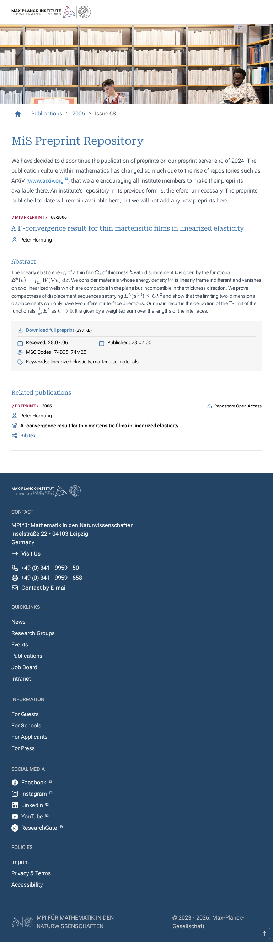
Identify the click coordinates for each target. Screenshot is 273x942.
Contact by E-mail (44, 587)
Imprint (20, 862)
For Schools (26, 725)
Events (19, 644)
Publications (26, 656)
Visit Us (31, 553)
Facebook (34, 782)
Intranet (21, 678)
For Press (23, 748)
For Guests (25, 714)
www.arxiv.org (46, 180)
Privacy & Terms (31, 873)
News (18, 621)
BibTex (28, 435)
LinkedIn (32, 805)
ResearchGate (40, 827)
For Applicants (29, 736)
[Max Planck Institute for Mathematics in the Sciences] (17, 113)
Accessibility (27, 884)
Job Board (24, 667)
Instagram (34, 793)
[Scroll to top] (264, 933)
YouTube (32, 816)
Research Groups (33, 633)
